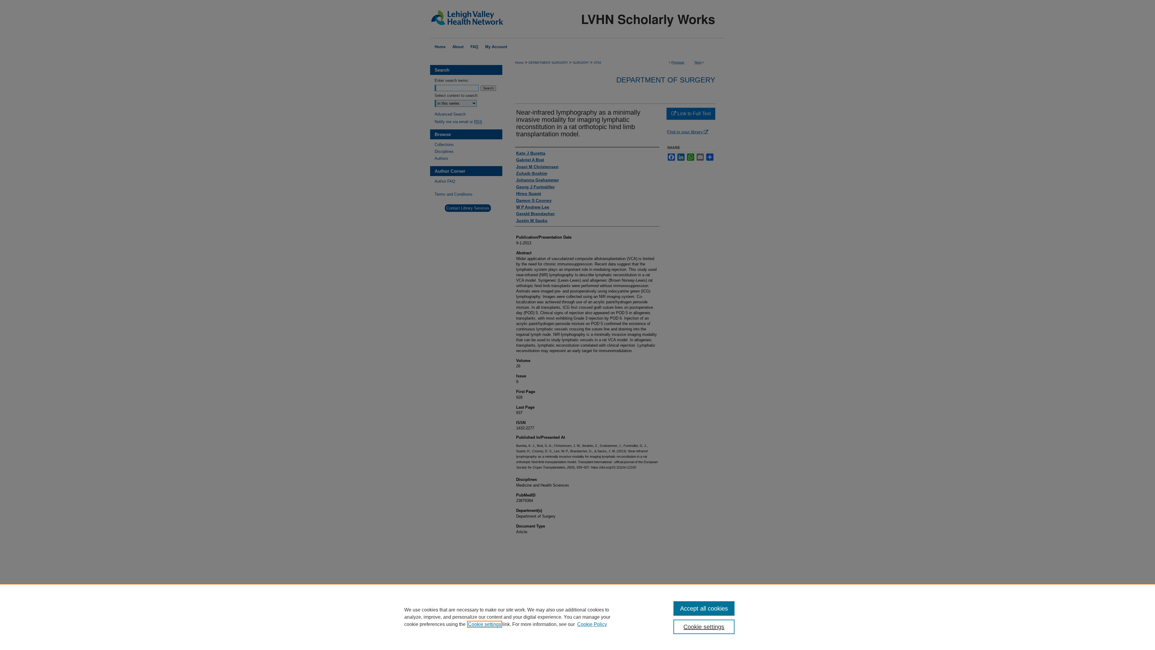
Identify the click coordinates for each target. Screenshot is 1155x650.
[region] (577, 617)
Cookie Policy (592, 624)
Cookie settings (484, 624)
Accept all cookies (704, 608)
